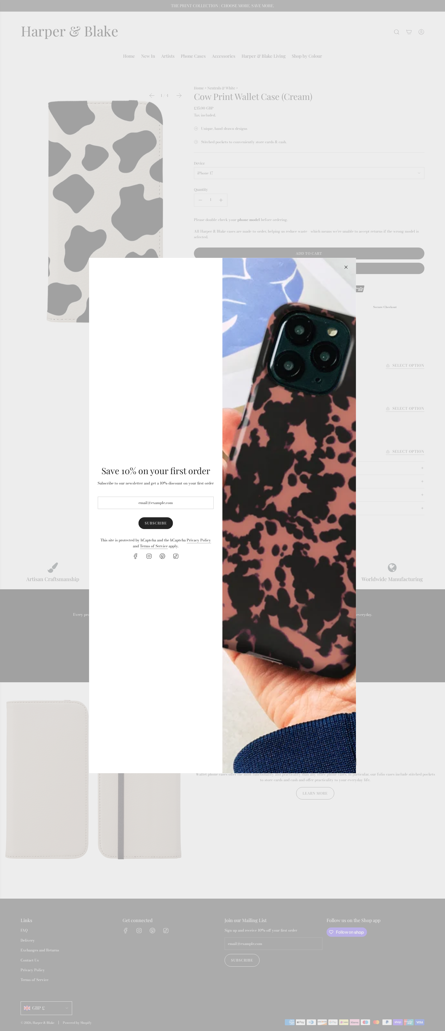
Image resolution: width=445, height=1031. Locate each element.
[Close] (346, 267)
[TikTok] (176, 556)
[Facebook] (136, 556)
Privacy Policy (199, 540)
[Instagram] (149, 556)
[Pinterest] (162, 556)
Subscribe (156, 523)
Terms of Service (154, 546)
